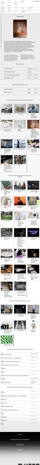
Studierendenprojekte (16, 4)
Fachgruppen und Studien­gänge (3, 8)
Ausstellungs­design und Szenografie (3, 11)
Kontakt (15, 2)
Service (22, 2)
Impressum (30, 464)
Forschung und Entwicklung (3, 2)
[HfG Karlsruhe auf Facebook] (27, 464)
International (9, 2)
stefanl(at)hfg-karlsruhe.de (35, 93)
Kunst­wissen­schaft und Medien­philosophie (23, 11)
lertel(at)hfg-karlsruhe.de (35, 68)
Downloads (2, 9)
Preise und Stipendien (22, 8)
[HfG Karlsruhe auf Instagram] (26, 464)
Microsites (2, 5)
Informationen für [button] (20, 464)
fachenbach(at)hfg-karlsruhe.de (36, 89)
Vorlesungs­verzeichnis (22, 1)
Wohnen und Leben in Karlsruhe (30, 8)
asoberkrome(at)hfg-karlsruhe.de (36, 75)
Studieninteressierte (10, 8)
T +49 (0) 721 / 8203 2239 (36, 92)
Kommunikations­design (10, 11)
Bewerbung (15, 7)
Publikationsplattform (10, 5)
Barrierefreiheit (37, 464)
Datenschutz (34, 464)
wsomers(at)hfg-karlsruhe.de (36, 77)
